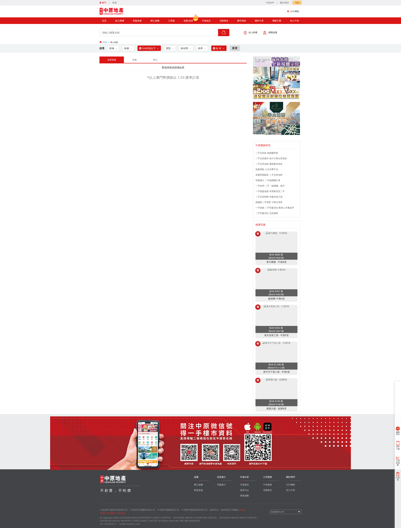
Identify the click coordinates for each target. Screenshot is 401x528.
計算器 (398, 478)
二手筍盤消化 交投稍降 (266, 213)
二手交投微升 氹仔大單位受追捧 (271, 158)
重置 (235, 48)
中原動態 (267, 484)
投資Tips (244, 490)
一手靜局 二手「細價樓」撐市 (270, 185)
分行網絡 (294, 11)
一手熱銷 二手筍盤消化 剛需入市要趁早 (274, 207)
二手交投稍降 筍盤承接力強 (268, 196)
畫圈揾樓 (272, 32)
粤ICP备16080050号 (190, 520)
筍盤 (134, 59)
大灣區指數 (398, 462)
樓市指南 (241, 20)
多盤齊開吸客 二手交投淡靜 (268, 174)
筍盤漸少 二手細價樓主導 (267, 180)
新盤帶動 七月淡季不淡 (266, 169)
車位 (155, 59)
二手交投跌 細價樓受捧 (266, 152)
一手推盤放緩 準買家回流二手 (270, 191)
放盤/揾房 (188, 20)
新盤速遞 (137, 20)
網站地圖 (121, 512)
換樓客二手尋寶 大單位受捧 (268, 202)
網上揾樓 (155, 20)
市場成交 (206, 20)
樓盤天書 (276, 20)
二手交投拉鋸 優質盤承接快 (268, 163)
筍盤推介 (221, 484)
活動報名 (224, 20)
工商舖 (171, 20)
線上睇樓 (119, 20)
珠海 (114, 2)
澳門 (103, 2)
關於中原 (259, 20)
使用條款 (111, 512)
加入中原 (294, 20)
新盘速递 (198, 490)
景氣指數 (244, 495)
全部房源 (111, 59)
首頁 (104, 20)
